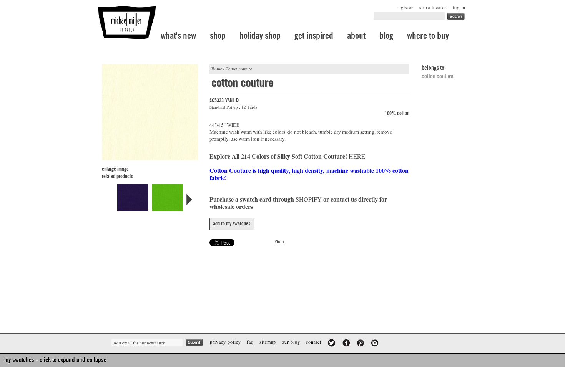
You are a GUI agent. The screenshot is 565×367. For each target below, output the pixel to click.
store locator (433, 7)
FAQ (250, 342)
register (405, 7)
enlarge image (115, 169)
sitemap (267, 342)
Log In (459, 7)
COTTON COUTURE (438, 76)
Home (216, 68)
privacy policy (225, 342)
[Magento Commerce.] (127, 22)
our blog (291, 342)
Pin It (279, 241)
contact (313, 342)
